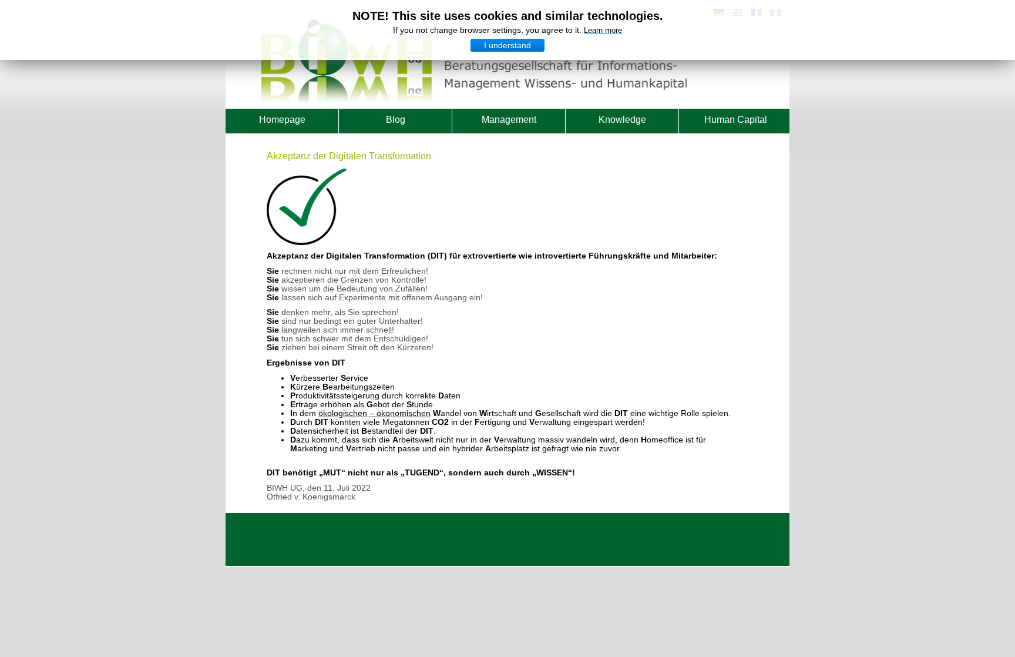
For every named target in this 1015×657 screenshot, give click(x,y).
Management (509, 120)
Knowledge (622, 120)
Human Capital (735, 120)
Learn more (603, 30)
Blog (395, 120)
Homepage (282, 120)
